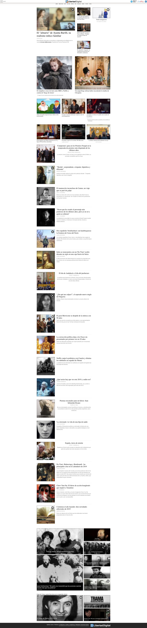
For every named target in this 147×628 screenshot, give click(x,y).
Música (72, 3)
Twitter (140, 1)
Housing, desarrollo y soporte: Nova (84, 625)
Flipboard (141, 1)
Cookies (67, 624)
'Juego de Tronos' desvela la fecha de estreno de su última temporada (50, 95)
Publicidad (77, 624)
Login (146, 1)
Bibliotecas (61, 3)
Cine (75, 3)
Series (83, 3)
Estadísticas (72, 624)
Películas (79, 3)
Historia (68, 3)
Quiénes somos (50, 624)
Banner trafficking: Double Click (63, 625)
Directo (135, 1)
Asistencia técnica (84, 624)
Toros (90, 3)
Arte (65, 3)
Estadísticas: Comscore (76, 625)
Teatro (86, 3)
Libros (57, 3)
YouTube (143, 1)
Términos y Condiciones (59, 624)
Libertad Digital (73, 1)
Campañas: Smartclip (70, 625)
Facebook (138, 1)
